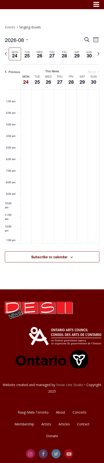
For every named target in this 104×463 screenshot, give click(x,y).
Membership (24, 424)
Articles (64, 424)
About (60, 412)
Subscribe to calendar (49, 256)
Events (10, 27)
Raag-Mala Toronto (33, 412)
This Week (52, 71)
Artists (46, 424)
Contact (83, 424)
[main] (52, 149)
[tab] (15, 54)
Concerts (80, 412)
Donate (52, 436)
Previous (14, 72)
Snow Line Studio (69, 384)
